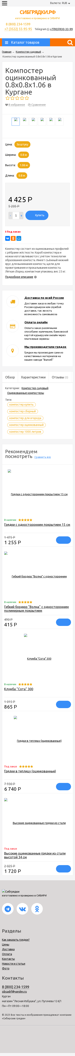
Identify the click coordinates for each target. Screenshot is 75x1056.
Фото (5, 968)
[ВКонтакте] (7, 238)
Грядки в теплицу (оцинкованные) (30, 771)
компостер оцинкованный (26, 424)
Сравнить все (42, 457)
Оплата (7, 954)
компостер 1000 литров (25, 431)
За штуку (22, 144)
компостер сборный (22, 411)
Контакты (8, 958)
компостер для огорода (25, 418)
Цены (5, 944)
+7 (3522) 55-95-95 (18, 29)
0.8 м (23, 154)
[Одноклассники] (13, 238)
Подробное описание (19, 276)
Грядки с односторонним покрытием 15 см (37, 524)
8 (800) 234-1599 (15, 987)
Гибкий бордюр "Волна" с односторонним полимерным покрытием (36, 608)
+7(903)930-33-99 (61, 29)
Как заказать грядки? (16, 939)
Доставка (8, 949)
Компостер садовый (35, 388)
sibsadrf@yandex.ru (14, 991)
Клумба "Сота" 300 (18, 689)
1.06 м (24, 165)
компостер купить (21, 404)
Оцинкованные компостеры (25, 393)
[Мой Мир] (18, 238)
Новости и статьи (13, 963)
